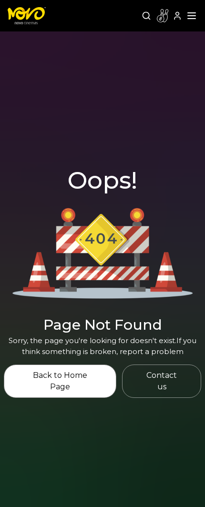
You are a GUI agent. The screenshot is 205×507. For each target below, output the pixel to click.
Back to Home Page (60, 381)
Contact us (161, 381)
